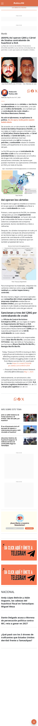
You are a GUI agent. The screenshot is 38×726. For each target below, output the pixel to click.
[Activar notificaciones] (33, 721)
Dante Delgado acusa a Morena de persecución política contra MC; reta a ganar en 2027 (17, 620)
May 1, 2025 (28, 372)
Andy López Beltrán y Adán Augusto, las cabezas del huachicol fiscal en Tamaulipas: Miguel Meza (17, 602)
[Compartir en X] (36, 91)
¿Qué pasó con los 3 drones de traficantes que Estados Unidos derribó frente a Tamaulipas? (17, 637)
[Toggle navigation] (2, 3)
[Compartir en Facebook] (32, 91)
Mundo (4, 33)
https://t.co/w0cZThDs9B (21, 363)
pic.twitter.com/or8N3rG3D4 (19, 365)
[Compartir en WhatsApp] (28, 91)
